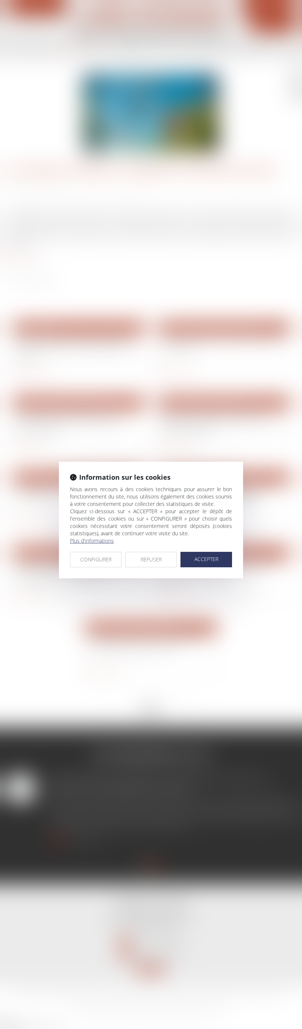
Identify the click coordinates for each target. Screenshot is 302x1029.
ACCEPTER (206, 559)
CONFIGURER (96, 559)
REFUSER (151, 559)
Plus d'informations (92, 540)
